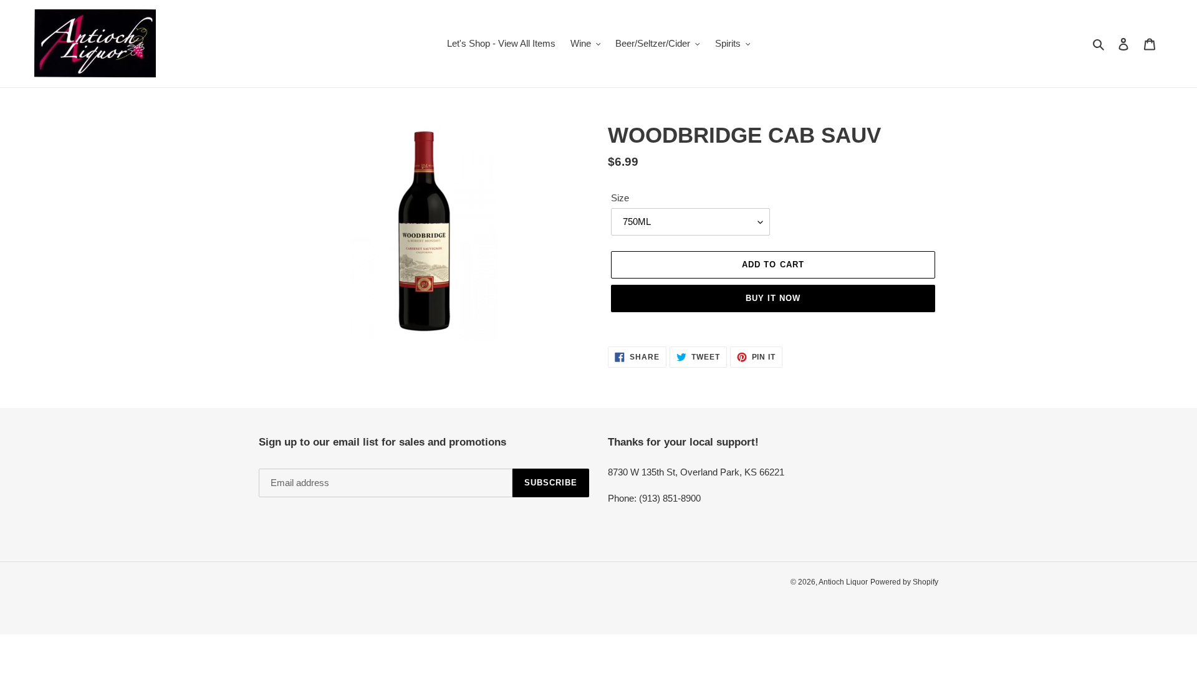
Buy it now (773, 298)
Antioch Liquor (843, 582)
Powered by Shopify (904, 582)
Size (620, 198)
